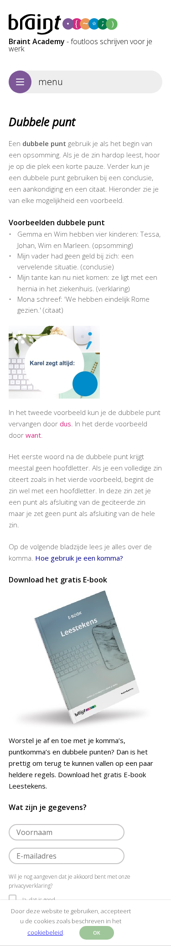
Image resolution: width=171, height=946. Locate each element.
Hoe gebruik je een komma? (79, 557)
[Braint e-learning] (86, 24)
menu (50, 82)
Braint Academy (37, 41)
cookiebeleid (45, 932)
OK (96, 933)
